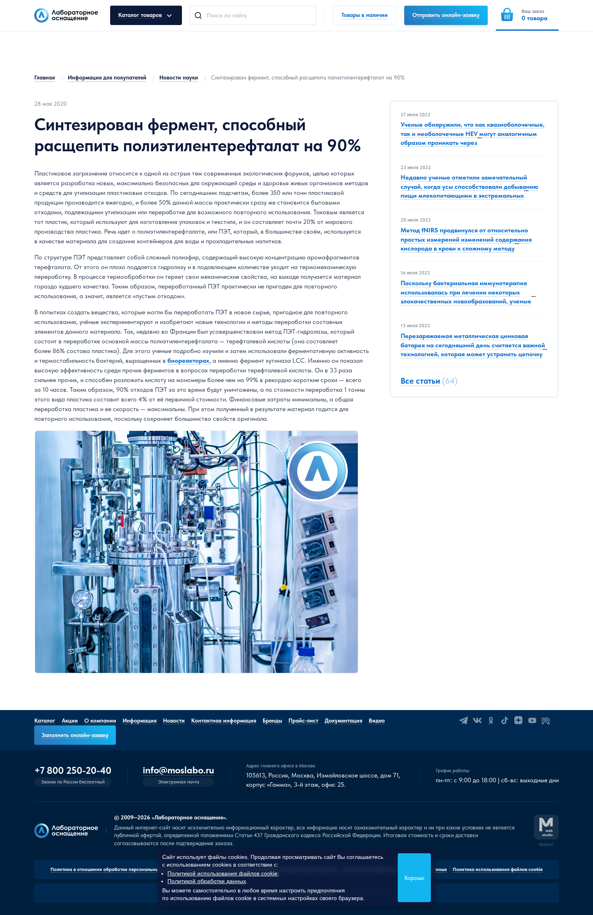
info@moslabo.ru (178, 770)
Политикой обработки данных (206, 881)
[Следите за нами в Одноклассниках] (491, 720)
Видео (377, 720)
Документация (343, 720)
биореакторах (188, 360)
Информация (140, 720)
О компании (100, 720)
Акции (70, 720)
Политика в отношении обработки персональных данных (114, 869)
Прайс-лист (303, 720)
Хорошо (414, 878)
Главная (44, 77)
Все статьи (420, 381)
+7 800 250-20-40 (72, 770)
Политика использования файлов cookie (498, 869)
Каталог (44, 720)
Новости (174, 720)
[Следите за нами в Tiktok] (504, 720)
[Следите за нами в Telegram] (463, 720)
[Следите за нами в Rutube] (546, 720)
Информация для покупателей (107, 77)
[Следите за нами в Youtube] (532, 720)
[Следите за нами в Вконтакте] (477, 720)
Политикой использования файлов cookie (222, 873)
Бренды (272, 720)
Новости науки (178, 77)
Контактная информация (223, 720)
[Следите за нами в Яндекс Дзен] (518, 720)
